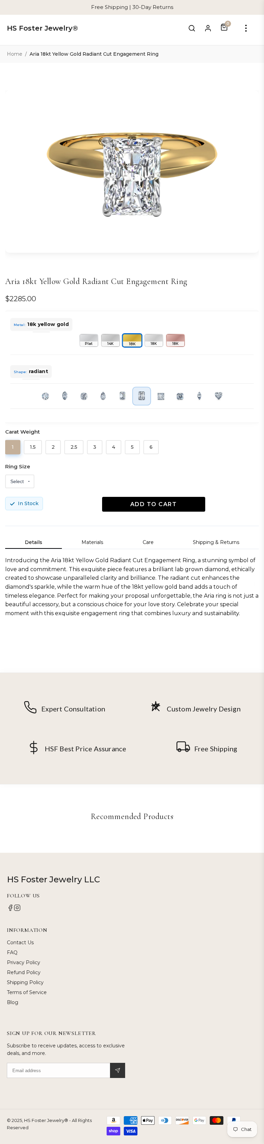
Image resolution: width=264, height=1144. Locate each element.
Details (33, 542)
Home (14, 54)
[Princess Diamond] (161, 396)
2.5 (73, 447)
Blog (12, 1002)
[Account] (207, 28)
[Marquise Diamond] (199, 396)
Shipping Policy (25, 982)
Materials (92, 542)
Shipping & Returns (216, 542)
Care (148, 542)
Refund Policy (24, 972)
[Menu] (246, 28)
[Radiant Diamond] (141, 396)
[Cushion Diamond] (84, 396)
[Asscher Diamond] (180, 396)
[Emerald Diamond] (122, 396)
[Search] (191, 28)
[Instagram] (17, 909)
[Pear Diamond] (103, 396)
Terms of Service (27, 992)
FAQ (12, 952)
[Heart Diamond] (218, 396)
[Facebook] (10, 909)
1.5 (33, 447)
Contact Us (20, 942)
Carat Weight (22, 431)
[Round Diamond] (45, 396)
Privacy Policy (23, 962)
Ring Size (17, 466)
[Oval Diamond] (64, 396)
